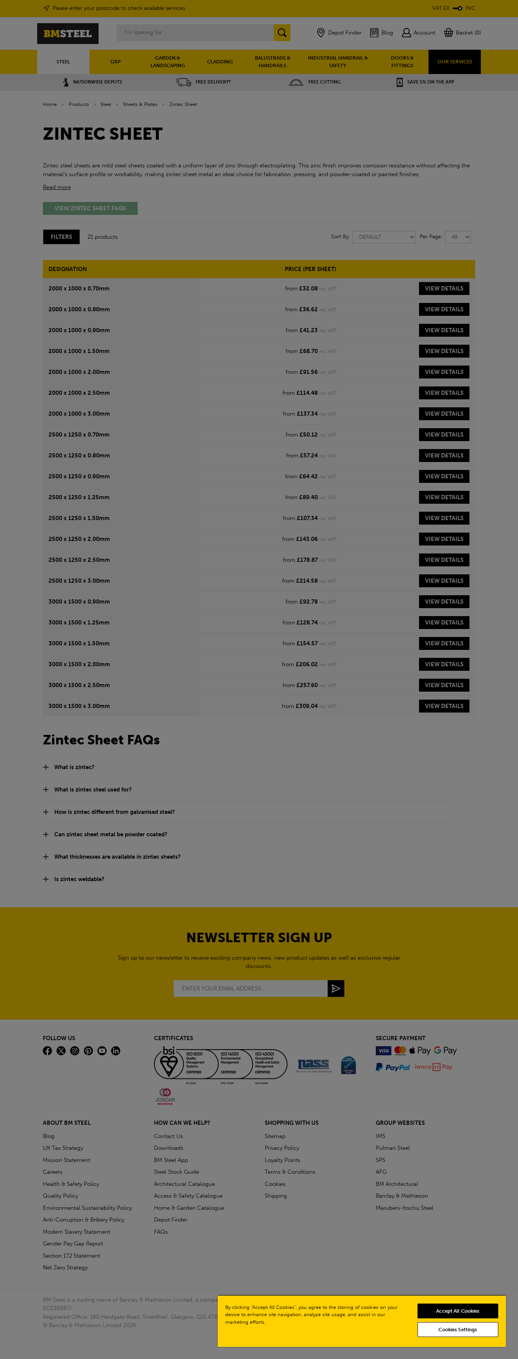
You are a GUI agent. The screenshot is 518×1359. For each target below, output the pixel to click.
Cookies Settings (457, 1329)
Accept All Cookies (457, 1311)
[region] (362, 1321)
